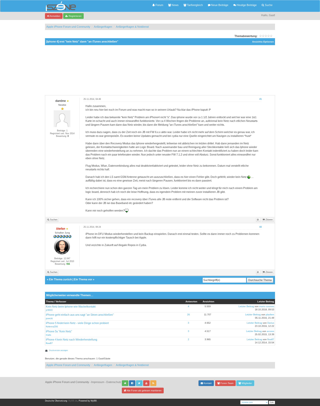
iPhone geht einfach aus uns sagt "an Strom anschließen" (80, 314)
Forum (159, 5)
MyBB (94, 401)
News (174, 5)
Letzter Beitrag (246, 306)
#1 (260, 99)
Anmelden (54, 16)
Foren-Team (227, 383)
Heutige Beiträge (246, 5)
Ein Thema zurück (60, 279)
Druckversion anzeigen (58, 350)
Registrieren (75, 16)
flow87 (49, 343)
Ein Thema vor (83, 279)
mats (48, 335)
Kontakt (207, 383)
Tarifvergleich (194, 5)
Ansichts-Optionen (263, 41)
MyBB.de (72, 401)
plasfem (270, 314)
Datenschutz (113, 382)
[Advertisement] (160, 70)
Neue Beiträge (219, 5)
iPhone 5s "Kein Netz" (59, 331)
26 (188, 314)
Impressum (97, 382)
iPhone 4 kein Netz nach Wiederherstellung (71, 339)
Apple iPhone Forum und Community (68, 26)
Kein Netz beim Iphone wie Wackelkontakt (71, 306)
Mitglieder (246, 383)
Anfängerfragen (103, 26)
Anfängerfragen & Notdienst (132, 26)
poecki (49, 318)
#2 (260, 227)
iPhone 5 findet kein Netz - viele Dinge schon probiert (77, 323)
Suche (268, 5)
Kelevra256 (52, 326)
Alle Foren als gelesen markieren (144, 390)
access (270, 331)
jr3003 (49, 310)
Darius (270, 323)
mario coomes (266, 306)
